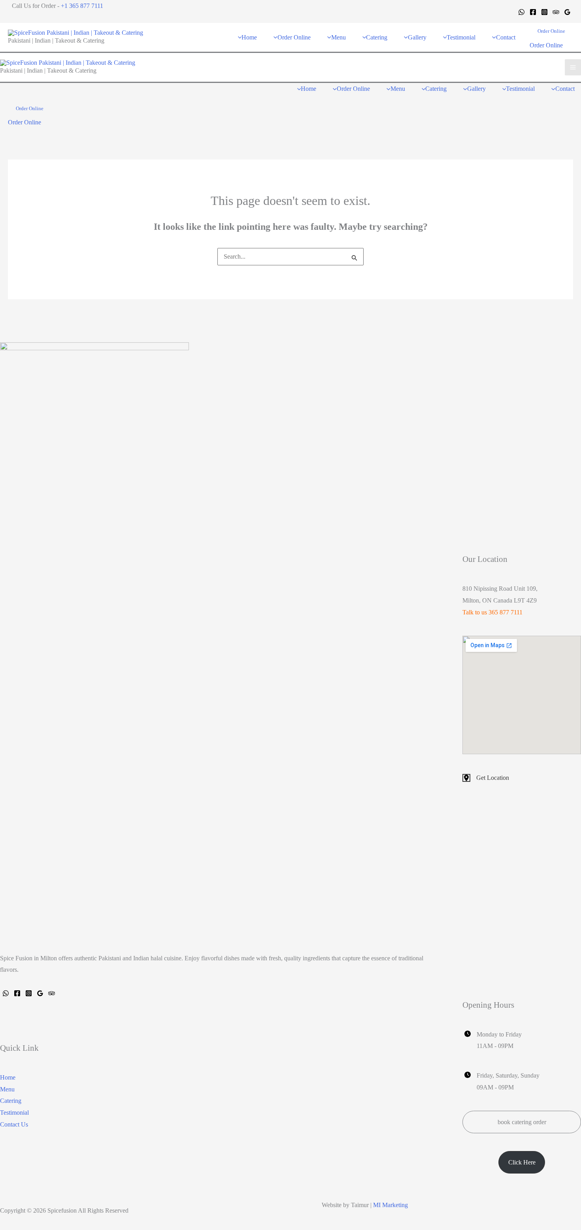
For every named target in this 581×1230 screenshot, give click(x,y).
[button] (551, 31)
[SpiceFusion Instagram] (28, 993)
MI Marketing (390, 1205)
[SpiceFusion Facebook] (17, 993)
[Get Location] (485, 778)
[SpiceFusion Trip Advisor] (51, 993)
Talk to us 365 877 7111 (492, 612)
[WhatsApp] (521, 12)
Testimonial (14, 1112)
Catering (10, 1100)
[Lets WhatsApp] (5, 993)
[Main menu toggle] (573, 67)
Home (7, 1077)
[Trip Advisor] (556, 12)
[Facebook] (533, 12)
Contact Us (14, 1124)
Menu (7, 1089)
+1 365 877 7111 (82, 5)
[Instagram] (544, 12)
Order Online (546, 45)
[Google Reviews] (567, 12)
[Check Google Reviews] (40, 993)
